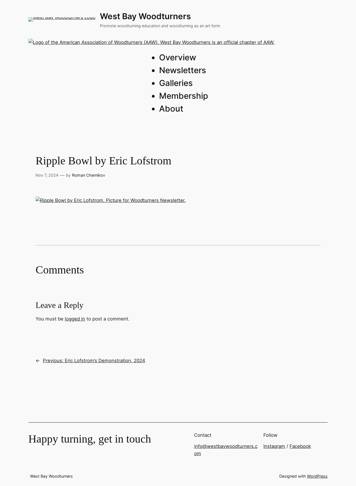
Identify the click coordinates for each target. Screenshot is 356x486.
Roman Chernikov (88, 175)
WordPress (317, 476)
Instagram (274, 446)
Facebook (300, 446)
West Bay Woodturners (145, 16)
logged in (75, 319)
